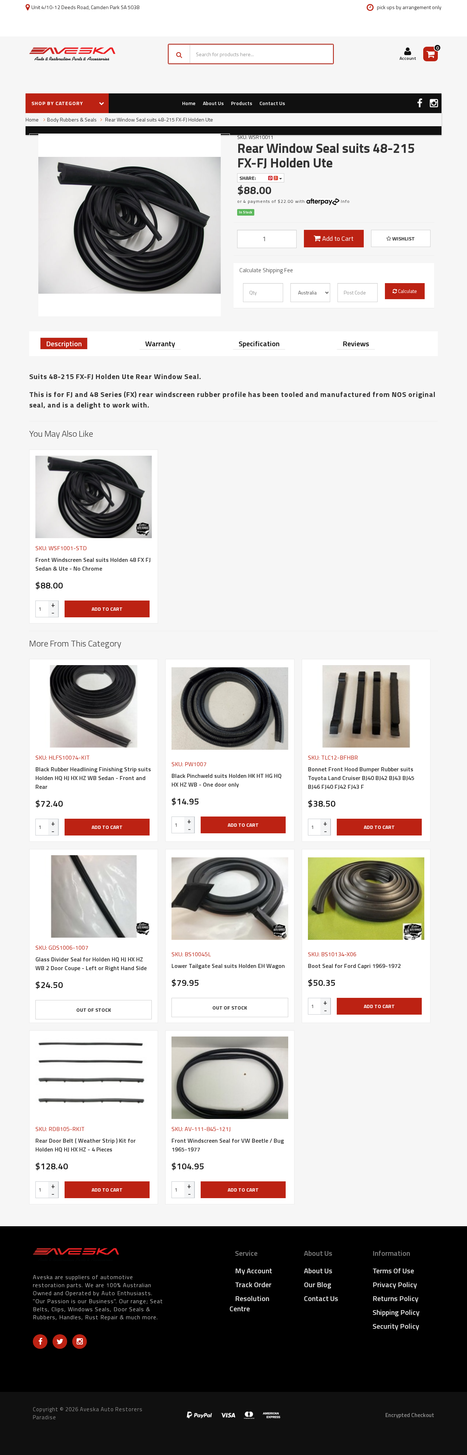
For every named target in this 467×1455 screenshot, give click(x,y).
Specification (259, 343)
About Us (213, 103)
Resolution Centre (249, 1303)
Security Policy (396, 1326)
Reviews (356, 343)
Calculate (407, 291)
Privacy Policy (395, 1284)
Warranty (160, 343)
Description (64, 343)
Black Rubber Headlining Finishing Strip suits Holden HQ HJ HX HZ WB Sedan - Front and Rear (93, 778)
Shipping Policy (396, 1312)
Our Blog (317, 1284)
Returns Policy (395, 1298)
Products (241, 103)
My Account (253, 1270)
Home (189, 103)
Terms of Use (393, 1270)
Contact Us (272, 103)
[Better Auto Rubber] (142, 529)
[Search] (179, 54)
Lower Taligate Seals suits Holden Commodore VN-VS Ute (54, 1425)
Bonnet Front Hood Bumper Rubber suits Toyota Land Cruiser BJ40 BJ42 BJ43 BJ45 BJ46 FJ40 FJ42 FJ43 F (361, 778)
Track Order (253, 1284)
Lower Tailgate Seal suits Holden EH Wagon (228, 965)
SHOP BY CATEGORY (58, 103)
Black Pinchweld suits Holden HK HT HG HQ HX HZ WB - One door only (226, 780)
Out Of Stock (93, 1010)
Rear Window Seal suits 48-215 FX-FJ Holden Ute (158, 119)
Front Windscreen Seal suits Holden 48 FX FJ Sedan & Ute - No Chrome (93, 564)
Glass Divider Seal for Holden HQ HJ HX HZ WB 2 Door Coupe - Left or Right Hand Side (91, 963)
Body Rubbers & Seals (72, 119)
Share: (248, 178)
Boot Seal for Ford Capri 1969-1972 (354, 965)
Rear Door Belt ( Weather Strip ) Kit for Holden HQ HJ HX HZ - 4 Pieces (85, 1145)
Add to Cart (337, 238)
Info (345, 201)
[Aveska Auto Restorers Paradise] (72, 54)
